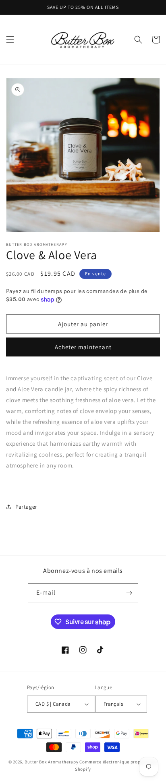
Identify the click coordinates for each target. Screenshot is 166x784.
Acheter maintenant (83, 347)
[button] (10, 39)
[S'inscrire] (129, 592)
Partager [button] (26, 506)
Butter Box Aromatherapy (51, 762)
